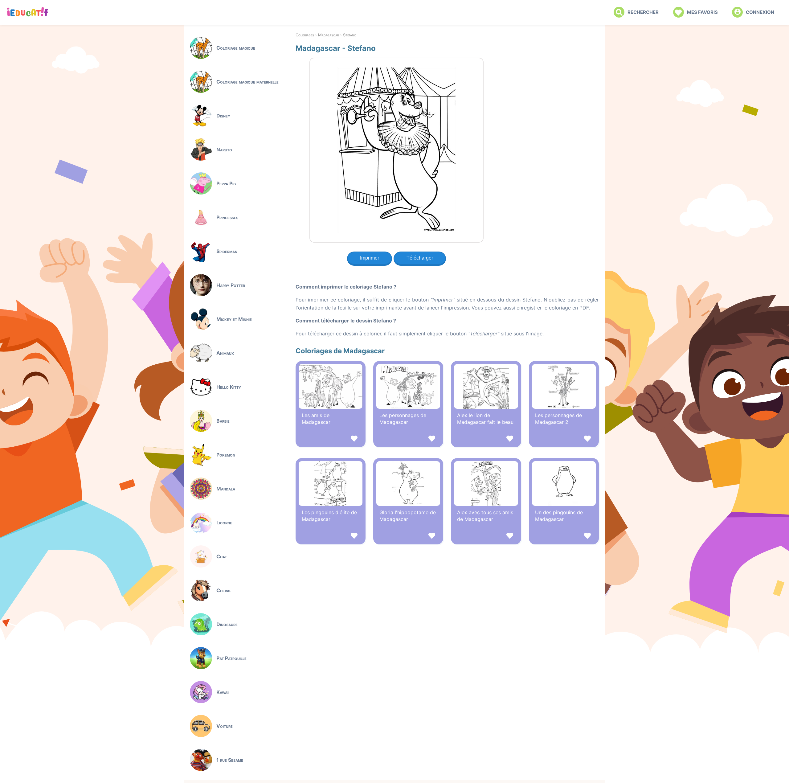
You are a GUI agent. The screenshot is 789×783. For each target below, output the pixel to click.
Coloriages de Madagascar (340, 351)
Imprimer (369, 257)
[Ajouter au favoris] (330, 439)
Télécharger (420, 257)
